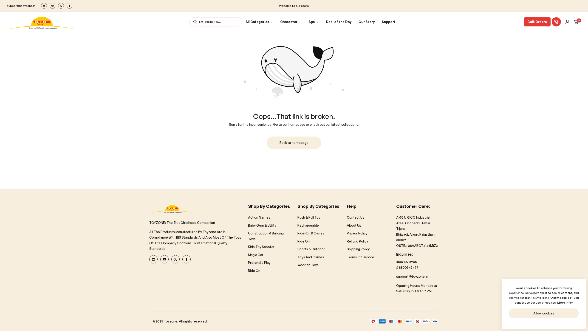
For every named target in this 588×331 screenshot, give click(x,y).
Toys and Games (310, 257)
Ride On (254, 271)
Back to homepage (294, 143)
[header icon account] (567, 22)
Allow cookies (543, 313)
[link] (259, 22)
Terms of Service (360, 257)
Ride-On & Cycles (310, 233)
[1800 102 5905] (556, 21)
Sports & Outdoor (311, 249)
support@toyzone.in (412, 276)
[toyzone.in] (42, 21)
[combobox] (215, 21)
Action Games (259, 217)
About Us (354, 225)
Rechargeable (308, 225)
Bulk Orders (537, 22)
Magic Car (255, 255)
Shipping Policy (358, 249)
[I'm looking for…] (194, 21)
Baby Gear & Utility (262, 225)
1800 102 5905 (406, 262)
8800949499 (408, 267)
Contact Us (355, 217)
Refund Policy (357, 241)
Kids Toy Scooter (261, 247)
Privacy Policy (357, 233)
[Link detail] (44, 6)
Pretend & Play (259, 263)
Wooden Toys (308, 265)
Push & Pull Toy (308, 217)
